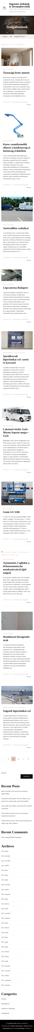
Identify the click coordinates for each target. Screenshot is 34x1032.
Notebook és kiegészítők (8, 1008)
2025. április (4, 880)
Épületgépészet (8, 352)
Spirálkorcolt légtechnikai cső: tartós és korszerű (16, 359)
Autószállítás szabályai (15, 228)
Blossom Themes (14, 1028)
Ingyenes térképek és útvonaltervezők (19, 5)
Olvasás (29, 104)
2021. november (5, 971)
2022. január (4, 961)
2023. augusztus (5, 918)
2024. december (5, 884)
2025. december (5, 856)
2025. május (4, 875)
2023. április (4, 923)
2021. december (5, 966)
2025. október (5, 865)
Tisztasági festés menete (16, 72)
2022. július (4, 937)
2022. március (5, 951)
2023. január (4, 932)
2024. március (5, 904)
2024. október (5, 889)
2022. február (5, 956)
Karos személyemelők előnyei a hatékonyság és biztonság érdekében (16, 147)
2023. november (5, 913)
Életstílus (3, 999)
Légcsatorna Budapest (15, 287)
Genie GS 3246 (11, 512)
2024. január (4, 908)
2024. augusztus (5, 894)
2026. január (4, 851)
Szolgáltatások (8, 69)
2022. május (4, 942)
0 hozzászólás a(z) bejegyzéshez (20, 102)
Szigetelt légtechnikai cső (17, 710)
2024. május (4, 899)
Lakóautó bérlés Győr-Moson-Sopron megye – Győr (16, 432)
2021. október (5, 975)
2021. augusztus (5, 985)
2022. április (4, 947)
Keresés (3, 773)
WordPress (28, 1028)
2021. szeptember (6, 980)
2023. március (5, 927)
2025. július (4, 870)
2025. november (5, 861)
